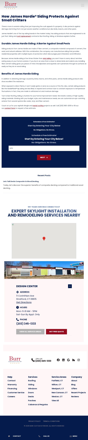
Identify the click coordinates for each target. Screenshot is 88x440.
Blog (73, 384)
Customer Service (16, 392)
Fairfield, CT (57, 380)
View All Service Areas (30, 331)
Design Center (27, 286)
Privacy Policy (34, 421)
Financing (12, 388)
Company (76, 376)
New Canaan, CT (60, 392)
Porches (32, 400)
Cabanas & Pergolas (38, 404)
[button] (44, 239)
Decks (31, 396)
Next (42, 157)
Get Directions (24, 302)
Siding (31, 384)
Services (32, 376)
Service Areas (59, 376)
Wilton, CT (56, 384)
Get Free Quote (56, 331)
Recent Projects (78, 392)
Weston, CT (57, 396)
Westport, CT (58, 388)
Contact (12, 380)
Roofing (32, 380)
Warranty (12, 384)
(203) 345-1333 (26, 324)
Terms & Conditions (51, 421)
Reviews (75, 396)
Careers (11, 396)
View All (55, 400)
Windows (32, 388)
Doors (31, 392)
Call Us (46, 436)
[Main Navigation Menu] (82, 5)
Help (10, 376)
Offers (74, 388)
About (74, 380)
